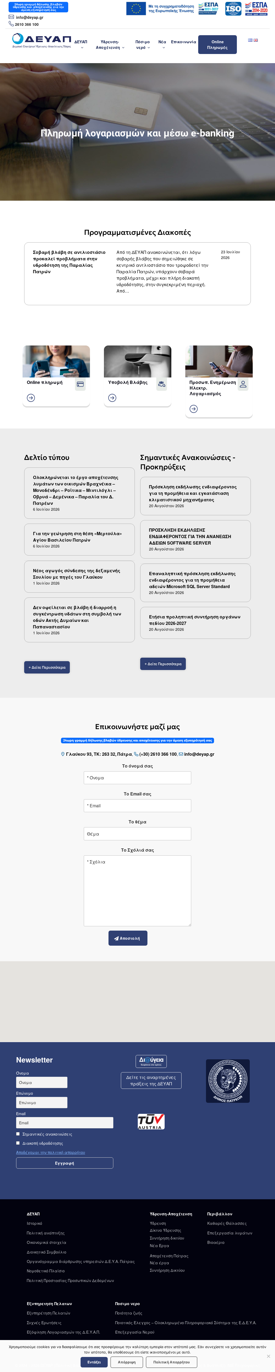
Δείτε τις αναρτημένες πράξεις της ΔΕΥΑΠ (151, 1080)
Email (21, 1113)
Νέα (162, 41)
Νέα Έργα (159, 1245)
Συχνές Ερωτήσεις (44, 1322)
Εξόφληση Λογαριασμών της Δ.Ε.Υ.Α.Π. (63, 1332)
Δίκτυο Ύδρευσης (165, 1230)
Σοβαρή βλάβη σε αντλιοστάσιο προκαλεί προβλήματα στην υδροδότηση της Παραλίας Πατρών (69, 262)
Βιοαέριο (216, 1242)
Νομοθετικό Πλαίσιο (46, 1270)
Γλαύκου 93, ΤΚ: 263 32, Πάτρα (99, 754)
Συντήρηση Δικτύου (167, 1270)
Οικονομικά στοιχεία (46, 1242)
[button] (44, 132)
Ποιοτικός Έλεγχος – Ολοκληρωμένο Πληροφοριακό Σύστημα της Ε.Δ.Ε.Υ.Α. (185, 1322)
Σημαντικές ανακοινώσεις (46, 1134)
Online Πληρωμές (217, 44)
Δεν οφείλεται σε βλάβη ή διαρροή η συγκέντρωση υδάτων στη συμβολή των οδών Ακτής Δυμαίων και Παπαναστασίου (77, 617)
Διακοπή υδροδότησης (42, 1143)
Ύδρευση (158, 1223)
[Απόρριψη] (268, 1356)
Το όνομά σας (137, 766)
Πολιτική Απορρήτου (171, 1362)
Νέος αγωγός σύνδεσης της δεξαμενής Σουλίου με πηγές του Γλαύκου (76, 573)
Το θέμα (137, 822)
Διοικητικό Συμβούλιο (46, 1252)
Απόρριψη (127, 1362)
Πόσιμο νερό (143, 44)
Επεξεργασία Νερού (134, 1332)
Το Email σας (137, 794)
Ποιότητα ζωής (128, 1313)
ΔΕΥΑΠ (80, 41)
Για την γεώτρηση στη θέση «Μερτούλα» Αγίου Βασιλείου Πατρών (77, 536)
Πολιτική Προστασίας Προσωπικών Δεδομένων (70, 1280)
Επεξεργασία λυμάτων (229, 1233)
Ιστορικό (34, 1223)
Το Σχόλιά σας (137, 850)
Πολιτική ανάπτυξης (46, 1233)
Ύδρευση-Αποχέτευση (108, 44)
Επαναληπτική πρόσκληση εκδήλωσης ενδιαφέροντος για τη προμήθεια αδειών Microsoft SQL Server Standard (192, 579)
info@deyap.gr (29, 17)
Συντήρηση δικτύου (167, 1238)
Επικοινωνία (183, 41)
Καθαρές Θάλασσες (227, 1223)
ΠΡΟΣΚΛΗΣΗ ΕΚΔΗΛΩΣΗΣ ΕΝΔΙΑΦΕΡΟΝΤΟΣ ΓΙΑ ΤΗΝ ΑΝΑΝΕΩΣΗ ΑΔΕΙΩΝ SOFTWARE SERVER (190, 536)
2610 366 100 (27, 24)
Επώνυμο (24, 1093)
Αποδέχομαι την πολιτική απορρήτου (50, 1152)
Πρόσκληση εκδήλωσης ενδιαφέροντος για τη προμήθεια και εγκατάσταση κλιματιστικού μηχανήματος (193, 493)
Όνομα (22, 1073)
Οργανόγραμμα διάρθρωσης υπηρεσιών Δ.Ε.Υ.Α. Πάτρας (81, 1261)
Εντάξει (94, 1362)
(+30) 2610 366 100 (158, 754)
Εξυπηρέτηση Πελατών (48, 1313)
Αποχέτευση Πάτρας (169, 1255)
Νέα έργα (159, 1262)
